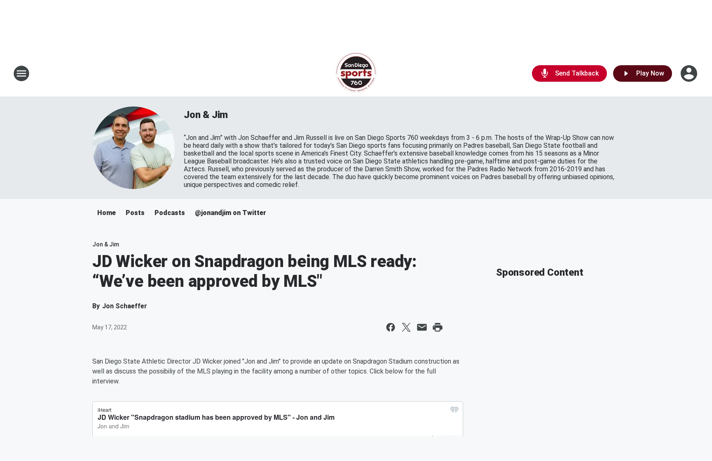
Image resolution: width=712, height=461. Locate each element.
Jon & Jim (206, 115)
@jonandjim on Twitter (230, 213)
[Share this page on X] (406, 327)
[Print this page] (437, 327)
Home (106, 213)
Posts (135, 213)
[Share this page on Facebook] (390, 327)
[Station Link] (356, 73)
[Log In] (690, 73)
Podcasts (170, 213)
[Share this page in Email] (422, 327)
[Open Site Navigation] (21, 73)
